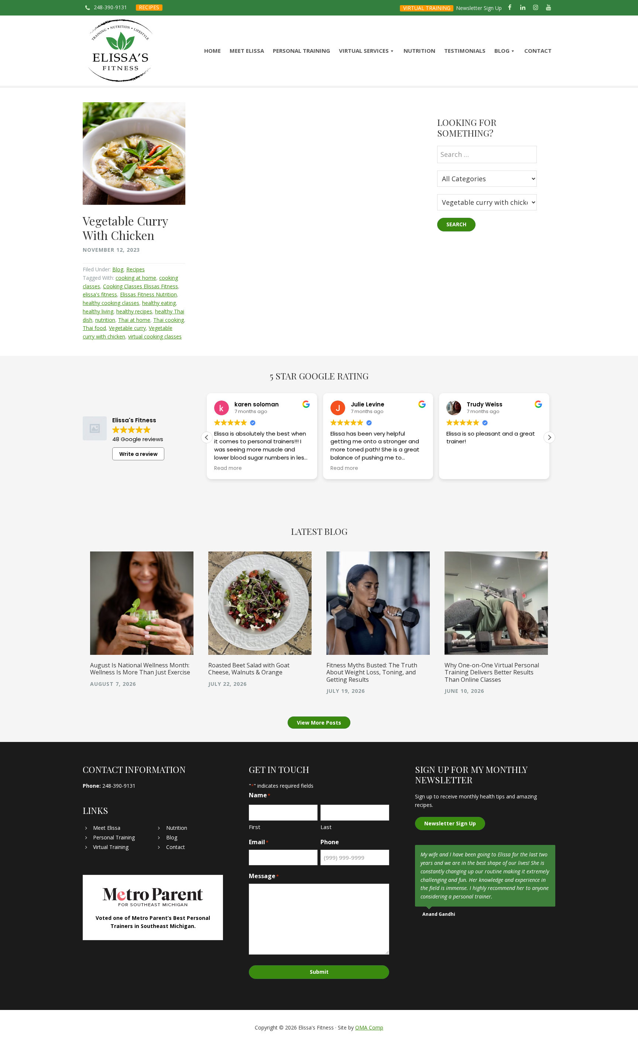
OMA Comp (369, 1027)
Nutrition (176, 827)
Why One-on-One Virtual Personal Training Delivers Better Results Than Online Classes (492, 672)
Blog (117, 269)
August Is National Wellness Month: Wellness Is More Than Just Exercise (140, 668)
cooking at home (136, 277)
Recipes (135, 269)
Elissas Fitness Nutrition (148, 294)
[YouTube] (548, 7)
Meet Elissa (106, 827)
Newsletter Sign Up (479, 7)
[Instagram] (535, 7)
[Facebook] (509, 7)
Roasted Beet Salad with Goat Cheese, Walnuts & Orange (248, 668)
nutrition (105, 319)
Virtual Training (110, 846)
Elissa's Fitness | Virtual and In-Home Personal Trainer (120, 50)
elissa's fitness (100, 294)
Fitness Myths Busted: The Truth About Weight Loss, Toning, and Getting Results (371, 672)
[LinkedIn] (522, 7)
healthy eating (159, 302)
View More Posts (319, 722)
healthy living (98, 311)
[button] (549, 437)
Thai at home (134, 319)
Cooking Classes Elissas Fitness (140, 286)
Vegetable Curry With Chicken (125, 228)
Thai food (94, 327)
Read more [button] (228, 468)
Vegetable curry (127, 327)
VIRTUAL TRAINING (426, 7)
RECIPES (149, 7)
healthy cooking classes (111, 302)
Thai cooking (168, 319)
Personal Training (114, 837)
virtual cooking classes (155, 336)
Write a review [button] (138, 454)
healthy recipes (134, 311)
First (254, 827)
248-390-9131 (110, 7)
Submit (319, 971)
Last (326, 827)
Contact (175, 846)
